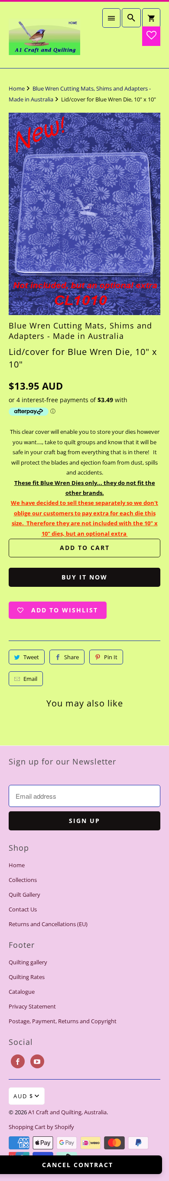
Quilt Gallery (24, 894)
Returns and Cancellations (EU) (48, 924)
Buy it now (84, 577)
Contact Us (23, 909)
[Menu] (111, 18)
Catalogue (22, 992)
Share (71, 657)
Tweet (31, 657)
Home (17, 865)
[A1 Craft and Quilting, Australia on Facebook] (18, 1061)
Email (30, 679)
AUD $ (23, 1096)
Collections (23, 880)
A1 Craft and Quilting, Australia (67, 1112)
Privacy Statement (32, 1006)
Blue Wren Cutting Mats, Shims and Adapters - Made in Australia (80, 331)
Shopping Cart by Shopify (41, 1127)
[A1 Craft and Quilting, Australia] (44, 35)
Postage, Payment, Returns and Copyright (63, 1021)
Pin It (110, 657)
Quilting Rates (27, 977)
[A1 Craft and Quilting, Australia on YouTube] (37, 1061)
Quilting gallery (28, 962)
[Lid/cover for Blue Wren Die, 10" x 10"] (85, 214)
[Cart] (151, 18)
